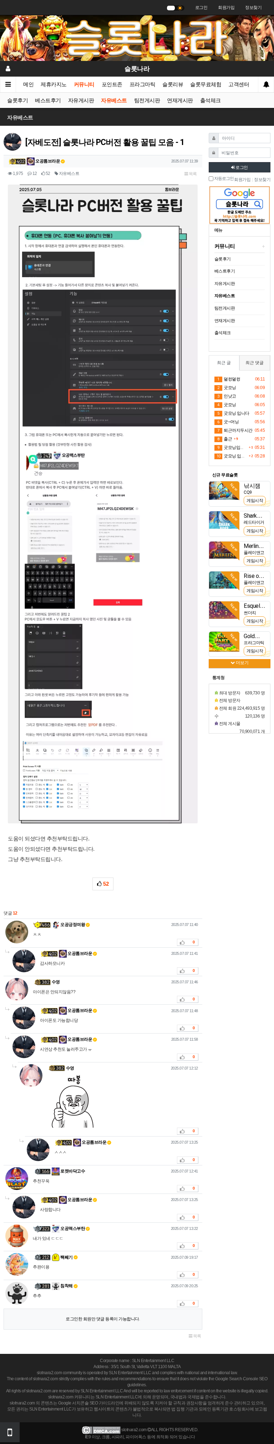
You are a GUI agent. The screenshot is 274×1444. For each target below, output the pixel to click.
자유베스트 (114, 100)
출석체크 (210, 100)
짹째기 (66, 1257)
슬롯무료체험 (205, 84)
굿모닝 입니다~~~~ (232, 456)
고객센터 (238, 84)
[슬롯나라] (137, 37)
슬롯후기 (17, 100)
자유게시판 (81, 100)
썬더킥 (250, 612)
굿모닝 (226, 387)
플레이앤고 (254, 552)
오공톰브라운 (47, 161)
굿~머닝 (228, 421)
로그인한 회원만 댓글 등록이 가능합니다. (103, 1318)
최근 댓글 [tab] (254, 362)
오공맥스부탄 (72, 1228)
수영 (56, 981)
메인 (28, 84)
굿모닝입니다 (232, 447)
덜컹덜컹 (228, 379)
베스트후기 (48, 100)
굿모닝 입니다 (233, 413)
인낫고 (226, 396)
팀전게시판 (147, 100)
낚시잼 (252, 485)
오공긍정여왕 (72, 924)
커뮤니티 (84, 84)
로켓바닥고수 (72, 1171)
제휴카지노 (54, 84)
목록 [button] (192, 173)
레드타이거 (254, 522)
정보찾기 (253, 7)
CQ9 (248, 492)
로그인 (201, 7)
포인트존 (112, 84)
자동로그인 (223, 178)
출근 (224, 438)
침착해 (66, 1285)
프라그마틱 (143, 84)
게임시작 (255, 500)
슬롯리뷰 (172, 84)
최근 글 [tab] (224, 362)
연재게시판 (180, 100)
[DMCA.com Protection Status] (101, 1429)
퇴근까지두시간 (235, 430)
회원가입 (226, 7)
